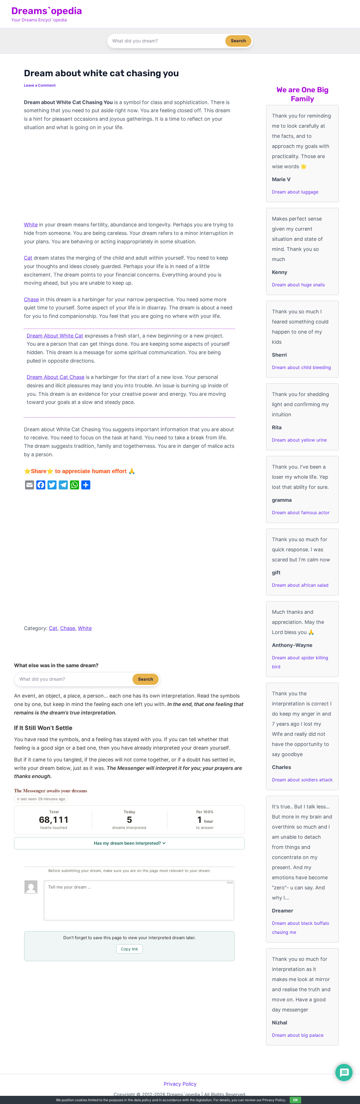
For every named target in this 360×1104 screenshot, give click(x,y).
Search (238, 40)
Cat (28, 258)
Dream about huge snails (298, 284)
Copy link (129, 948)
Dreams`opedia (46, 11)
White (31, 225)
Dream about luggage (295, 192)
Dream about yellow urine (299, 440)
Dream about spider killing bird (300, 662)
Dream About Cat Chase (55, 377)
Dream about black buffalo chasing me (300, 927)
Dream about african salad (300, 585)
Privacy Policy (180, 1084)
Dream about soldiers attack (302, 780)
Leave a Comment (40, 85)
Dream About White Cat (55, 336)
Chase (31, 299)
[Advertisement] (129, 179)
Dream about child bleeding (301, 367)
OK (295, 1100)
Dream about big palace (297, 1035)
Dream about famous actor (301, 512)
